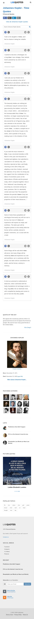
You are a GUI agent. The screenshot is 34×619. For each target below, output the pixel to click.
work (16, 507)
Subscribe (27, 584)
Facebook (6, 546)
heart (24, 507)
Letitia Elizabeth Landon (17, 487)
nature (13, 505)
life (4, 505)
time (19, 505)
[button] (30, 2)
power (28, 505)
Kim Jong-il (27, 327)
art (19, 507)
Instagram (7, 549)
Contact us (6, 537)
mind (11, 507)
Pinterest (6, 554)
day (15, 510)
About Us (25, 614)
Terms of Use (9, 614)
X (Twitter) (7, 551)
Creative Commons (17, 369)
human (5, 507)
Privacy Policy (18, 614)
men (11, 510)
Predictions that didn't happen (16, 426)
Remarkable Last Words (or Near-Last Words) (15, 574)
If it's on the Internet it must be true (18, 434)
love (9, 505)
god (23, 505)
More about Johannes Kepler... (16, 379)
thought (6, 510)
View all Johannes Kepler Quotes (17, 22)
